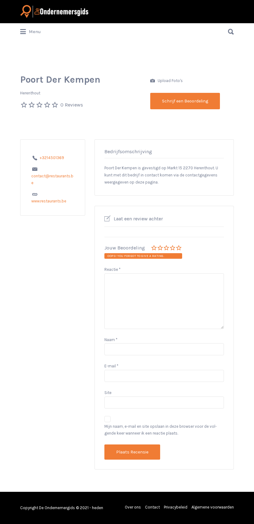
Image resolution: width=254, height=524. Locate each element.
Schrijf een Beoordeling (185, 101)
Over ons (133, 507)
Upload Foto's (170, 80)
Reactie (112, 269)
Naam (110, 339)
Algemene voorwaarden (212, 507)
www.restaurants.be (48, 201)
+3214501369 (52, 157)
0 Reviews (71, 105)
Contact (152, 507)
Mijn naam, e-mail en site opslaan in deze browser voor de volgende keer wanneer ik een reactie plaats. (160, 430)
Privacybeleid (175, 507)
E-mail (111, 366)
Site (108, 392)
